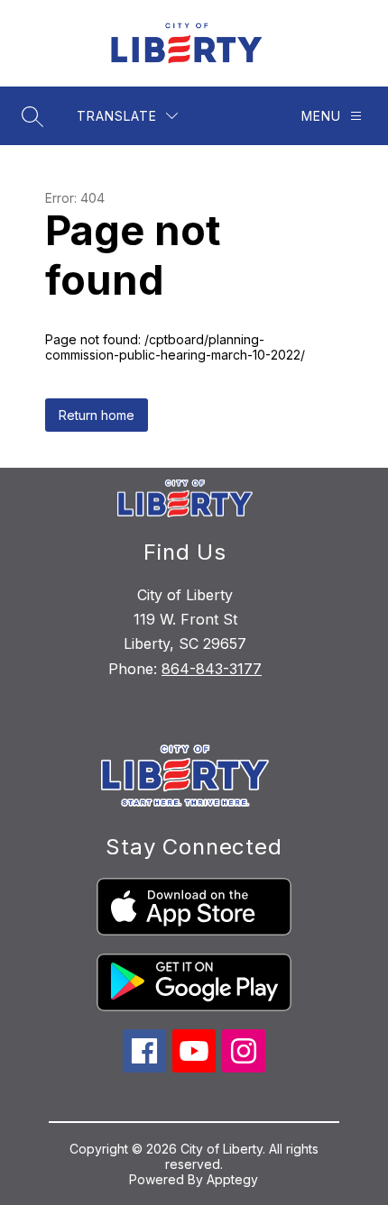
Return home (96, 415)
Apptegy (232, 1179)
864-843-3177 (212, 669)
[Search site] (32, 116)
